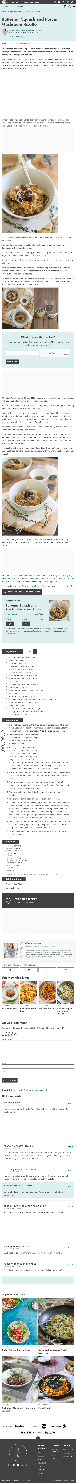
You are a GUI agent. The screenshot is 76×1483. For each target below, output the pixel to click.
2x (25, 651)
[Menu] (74, 6)
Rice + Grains (35, 12)
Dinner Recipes (42, 1447)
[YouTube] (59, 2)
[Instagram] (55, 2)
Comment (6, 1039)
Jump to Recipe (15, 37)
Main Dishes (23, 12)
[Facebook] (63, 2)
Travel (53, 1458)
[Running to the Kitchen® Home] (12, 6)
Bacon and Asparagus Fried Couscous (52, 1351)
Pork (40, 1459)
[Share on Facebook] (3, 732)
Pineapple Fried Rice (28, 1010)
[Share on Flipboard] (3, 746)
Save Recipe (12, 361)
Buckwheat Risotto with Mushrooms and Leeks (19, 1409)
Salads (41, 1473)
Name (5, 1063)
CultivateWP (70, 1480)
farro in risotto (28, 586)
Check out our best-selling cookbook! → (24, 2)
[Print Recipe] (26, 624)
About (66, 1445)
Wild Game (42, 1463)
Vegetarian (42, 1470)
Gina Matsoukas (18, 30)
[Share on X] (3, 737)
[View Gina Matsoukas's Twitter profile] (21, 948)
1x (21, 651)
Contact (66, 1453)
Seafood (41, 1466)
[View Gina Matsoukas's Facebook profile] (21, 943)
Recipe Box (12, 12)
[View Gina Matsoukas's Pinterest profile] (21, 952)
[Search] (69, 6)
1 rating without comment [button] (35, 1090)
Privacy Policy (55, 1480)
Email (9, 349)
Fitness (53, 1455)
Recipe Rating (7, 1032)
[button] (27, 30)
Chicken (41, 1456)
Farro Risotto (44, 1408)
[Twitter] (68, 2)
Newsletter (67, 1456)
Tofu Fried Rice (46, 1008)
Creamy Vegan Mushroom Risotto (64, 1011)
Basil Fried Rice (9, 1008)
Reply (70, 1103)
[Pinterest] (72, 2)
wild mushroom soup (34, 578)
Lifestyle (55, 1445)
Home (4, 12)
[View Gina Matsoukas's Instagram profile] (21, 957)
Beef (39, 1452)
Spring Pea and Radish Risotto (16, 1350)
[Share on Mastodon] (3, 750)
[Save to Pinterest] (3, 741)
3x (30, 651)
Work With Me (68, 1449)
